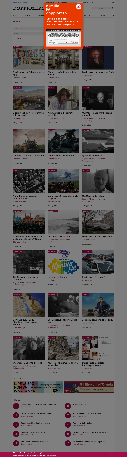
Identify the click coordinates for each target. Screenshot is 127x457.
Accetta (111, 454)
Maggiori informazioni (49, 455)
